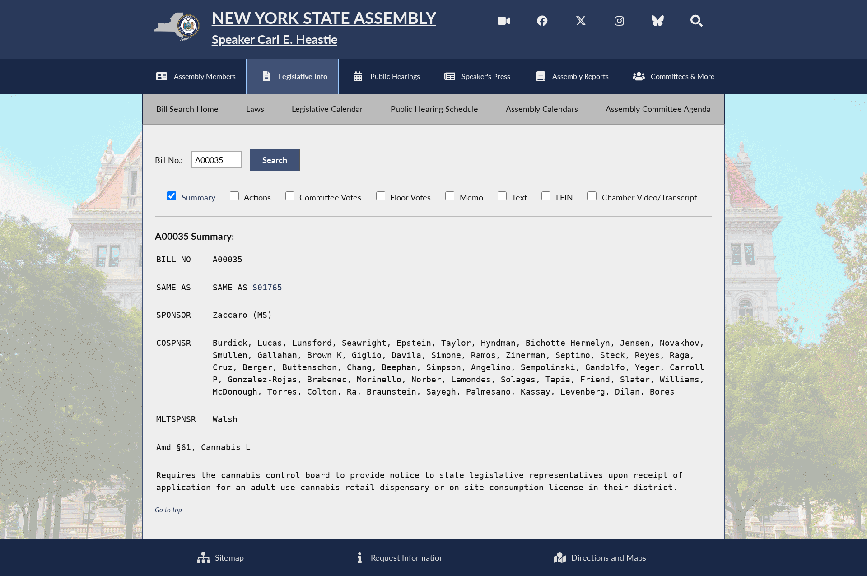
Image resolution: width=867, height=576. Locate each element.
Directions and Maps (607, 557)
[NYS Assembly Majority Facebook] (542, 22)
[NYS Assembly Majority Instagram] (619, 22)
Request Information (406, 557)
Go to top (168, 510)
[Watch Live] (504, 22)
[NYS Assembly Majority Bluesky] (658, 22)
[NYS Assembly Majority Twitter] (581, 22)
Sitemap (228, 557)
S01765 (267, 287)
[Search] (696, 22)
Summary (198, 197)
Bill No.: (169, 160)
